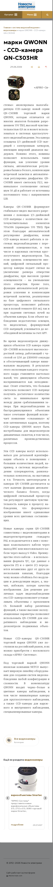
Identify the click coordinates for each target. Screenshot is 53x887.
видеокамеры (10, 30)
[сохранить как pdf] (46, 67)
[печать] (39, 67)
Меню (30, 14)
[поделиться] (31, 67)
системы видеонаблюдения (25, 27)
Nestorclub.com (15, 876)
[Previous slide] (8, 798)
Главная (7, 27)
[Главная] (26, 5)
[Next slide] (45, 798)
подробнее (17, 824)
